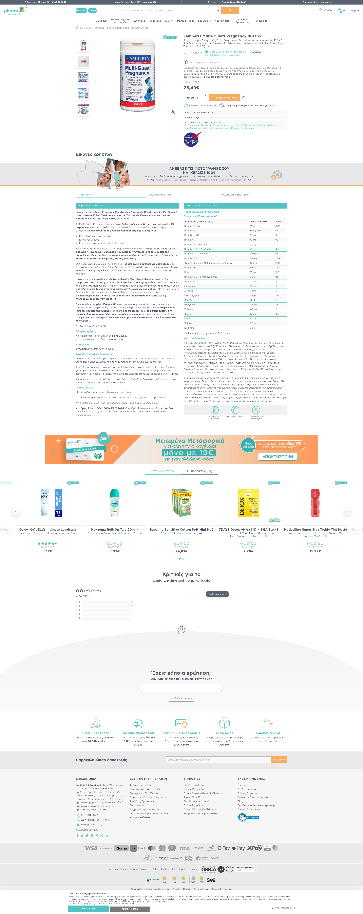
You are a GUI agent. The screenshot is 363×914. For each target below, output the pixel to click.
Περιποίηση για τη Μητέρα (226, 128)
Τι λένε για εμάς (247, 789)
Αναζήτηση (279, 760)
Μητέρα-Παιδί (185, 21)
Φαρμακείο (204, 21)
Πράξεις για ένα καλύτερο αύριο (257, 805)
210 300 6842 (89, 815)
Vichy (184, 869)
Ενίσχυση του (227, 2)
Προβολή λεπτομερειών (281, 908)
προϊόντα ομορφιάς (88, 802)
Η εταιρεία (244, 785)
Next (83, 118)
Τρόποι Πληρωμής (141, 785)
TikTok (87, 835)
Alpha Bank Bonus (195, 797)
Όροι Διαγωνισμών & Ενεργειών (149, 813)
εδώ (132, 904)
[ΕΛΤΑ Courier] (148, 858)
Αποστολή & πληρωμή (235, 195)
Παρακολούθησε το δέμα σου (148, 797)
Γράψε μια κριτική (217, 594)
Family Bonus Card (195, 789)
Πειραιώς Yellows (194, 805)
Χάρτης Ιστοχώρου (221, 889)
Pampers (193, 869)
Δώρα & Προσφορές (243, 21)
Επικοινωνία (137, 805)
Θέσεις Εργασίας (248, 793)
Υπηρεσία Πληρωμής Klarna (200, 813)
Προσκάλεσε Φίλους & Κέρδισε (203, 793)
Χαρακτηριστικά (160, 195)
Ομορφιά (101, 21)
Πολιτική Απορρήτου (158, 889)
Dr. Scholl (154, 869)
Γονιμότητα (206, 125)
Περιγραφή (86, 195)
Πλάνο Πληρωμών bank (200, 809)
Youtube (92, 835)
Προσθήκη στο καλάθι (226, 98)
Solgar (143, 869)
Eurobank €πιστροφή (196, 801)
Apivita (134, 869)
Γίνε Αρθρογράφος (249, 809)
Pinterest (97, 835)
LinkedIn (107, 835)
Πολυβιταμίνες (192, 125)
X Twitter (102, 835)
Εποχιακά (155, 21)
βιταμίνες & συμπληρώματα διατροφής (99, 799)
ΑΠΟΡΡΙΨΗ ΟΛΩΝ (130, 909)
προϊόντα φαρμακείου (109, 795)
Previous (83, 36)
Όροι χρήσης (138, 889)
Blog (240, 801)
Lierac (124, 869)
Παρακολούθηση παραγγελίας (318, 2)
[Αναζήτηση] (230, 10)
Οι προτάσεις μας (199, 471)
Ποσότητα (189, 98)
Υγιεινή (169, 21)
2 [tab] (183, 558)
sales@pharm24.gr (92, 824)
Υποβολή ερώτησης (181, 698)
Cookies (176, 889)
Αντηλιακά (139, 21)
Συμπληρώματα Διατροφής (120, 21)
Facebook (77, 835)
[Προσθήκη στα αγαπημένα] (244, 98)
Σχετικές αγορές (163, 471)
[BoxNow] (189, 858)
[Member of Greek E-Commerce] (209, 869)
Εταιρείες (261, 21)
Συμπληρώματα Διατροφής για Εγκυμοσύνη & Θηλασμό (240, 125)
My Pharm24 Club (194, 785)
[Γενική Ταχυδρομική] (161, 858)
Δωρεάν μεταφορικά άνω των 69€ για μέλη (250, 106)
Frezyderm (113, 869)
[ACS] (215, 858)
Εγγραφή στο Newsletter (145, 809)
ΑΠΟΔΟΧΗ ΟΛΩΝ (88, 909)
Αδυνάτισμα (222, 21)
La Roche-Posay (170, 869)
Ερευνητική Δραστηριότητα (254, 797)
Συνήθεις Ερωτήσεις (142, 801)
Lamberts (256, 52)
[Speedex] (176, 858)
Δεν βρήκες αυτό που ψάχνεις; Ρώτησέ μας (181, 679)
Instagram (82, 835)
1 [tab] (180, 558)
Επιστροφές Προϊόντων (144, 793)
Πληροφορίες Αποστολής (145, 789)
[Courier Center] (202, 858)
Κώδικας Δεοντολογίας (196, 889)
